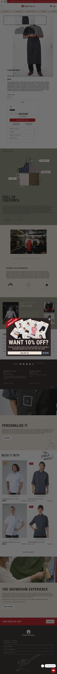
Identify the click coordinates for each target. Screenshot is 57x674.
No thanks (46, 353)
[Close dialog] (49, 319)
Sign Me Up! (24, 353)
